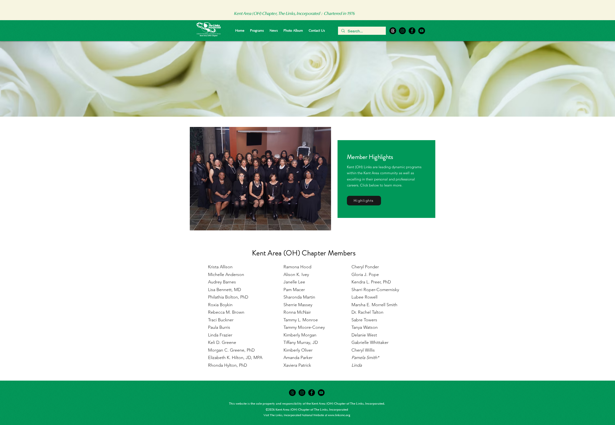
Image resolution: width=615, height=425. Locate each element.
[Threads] (392, 30)
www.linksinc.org (339, 415)
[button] (257, 30)
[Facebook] (412, 30)
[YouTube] (421, 30)
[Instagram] (402, 30)
